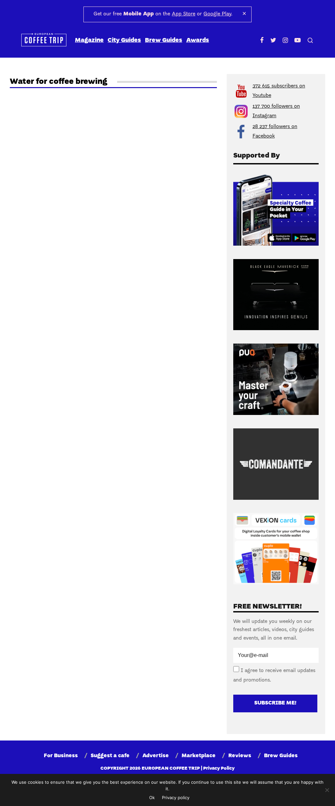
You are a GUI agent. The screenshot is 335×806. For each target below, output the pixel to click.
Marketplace (199, 756)
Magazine (89, 40)
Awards (197, 40)
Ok (152, 797)
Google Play (217, 14)
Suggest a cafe (110, 756)
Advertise (155, 756)
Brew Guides (163, 40)
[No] (327, 790)
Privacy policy (175, 797)
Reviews (239, 756)
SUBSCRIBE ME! (275, 703)
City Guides (124, 40)
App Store (183, 14)
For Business (61, 756)
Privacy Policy (219, 768)
